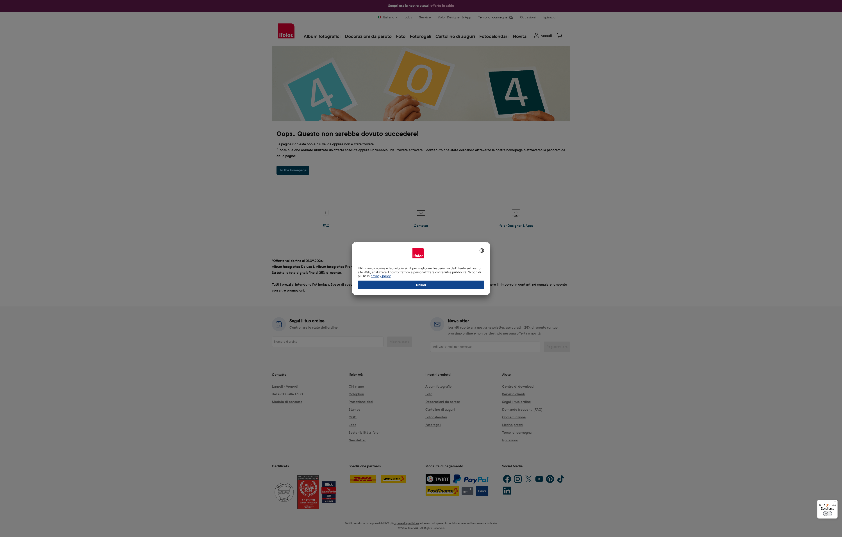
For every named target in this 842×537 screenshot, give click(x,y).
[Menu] (835, 502)
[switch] (827, 513)
